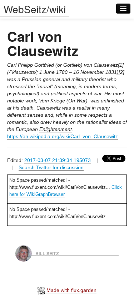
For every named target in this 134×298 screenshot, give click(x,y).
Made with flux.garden (70, 290)
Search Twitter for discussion (51, 167)
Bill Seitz (47, 253)
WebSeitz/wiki (35, 9)
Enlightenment (55, 129)
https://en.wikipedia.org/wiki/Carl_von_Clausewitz (62, 136)
